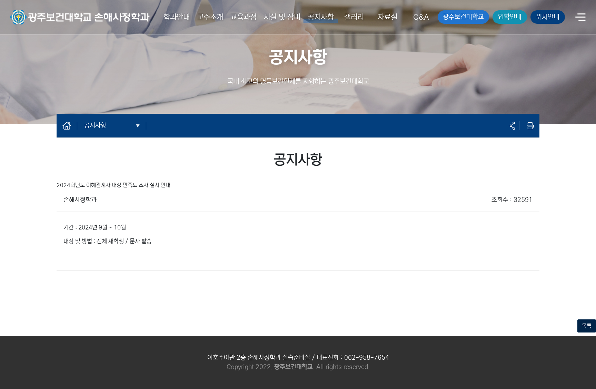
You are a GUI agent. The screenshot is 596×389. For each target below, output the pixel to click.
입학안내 (510, 16)
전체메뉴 (580, 18)
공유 (512, 126)
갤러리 (354, 17)
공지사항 (321, 17)
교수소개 (210, 17)
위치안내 (547, 16)
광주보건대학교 (463, 16)
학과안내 (176, 17)
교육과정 (243, 17)
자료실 (387, 17)
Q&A (421, 17)
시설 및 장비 (282, 17)
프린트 (530, 126)
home (70, 125)
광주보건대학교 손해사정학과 (42, 13)
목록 (587, 326)
